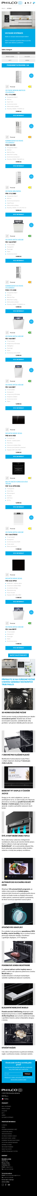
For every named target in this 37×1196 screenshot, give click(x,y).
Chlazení (4, 1111)
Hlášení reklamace (7, 1131)
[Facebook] (6, 1185)
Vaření (3, 1115)
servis (3, 1127)
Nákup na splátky (7, 1149)
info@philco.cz (9, 1167)
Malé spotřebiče (6, 1106)
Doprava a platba (7, 1144)
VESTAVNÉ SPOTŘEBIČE (7, 1117)
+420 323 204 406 (8, 1177)
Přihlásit (27, 1074)
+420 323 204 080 (8, 1169)
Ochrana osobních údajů (9, 1136)
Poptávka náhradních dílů (9, 1129)
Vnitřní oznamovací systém (10, 1151)
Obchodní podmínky (7, 1147)
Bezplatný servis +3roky (9, 1138)
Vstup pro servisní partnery (10, 1142)
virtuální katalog (7, 1134)
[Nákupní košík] (28, 3)
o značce (4, 1125)
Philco (3, 8)
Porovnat (12, 87)
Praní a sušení (6, 1108)
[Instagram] (3, 1185)
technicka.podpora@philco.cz (13, 1175)
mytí (3, 1113)
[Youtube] (9, 1185)
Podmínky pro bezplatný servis (11, 1140)
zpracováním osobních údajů (18, 1079)
